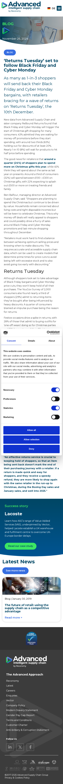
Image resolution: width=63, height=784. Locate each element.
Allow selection (31, 439)
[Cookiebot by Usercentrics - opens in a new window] (47, 333)
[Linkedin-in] (9, 747)
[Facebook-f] (30, 747)
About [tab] (51, 341)
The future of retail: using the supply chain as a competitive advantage (27, 608)
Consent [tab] (11, 341)
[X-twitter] (20, 747)
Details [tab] (31, 341)
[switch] (55, 399)
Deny (31, 449)
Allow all (31, 430)
